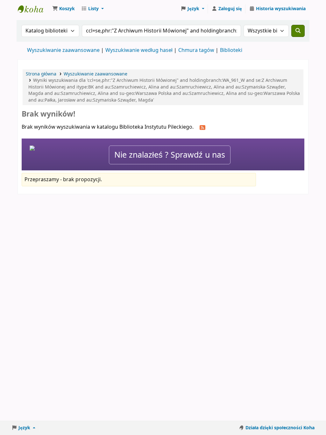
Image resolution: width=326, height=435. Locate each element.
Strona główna (41, 74)
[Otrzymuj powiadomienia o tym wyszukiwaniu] (202, 127)
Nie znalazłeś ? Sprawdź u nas (169, 155)
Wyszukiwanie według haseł (139, 50)
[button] (63, 9)
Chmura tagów (196, 50)
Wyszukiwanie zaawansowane (63, 50)
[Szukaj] (298, 31)
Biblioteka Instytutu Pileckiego (34, 9)
